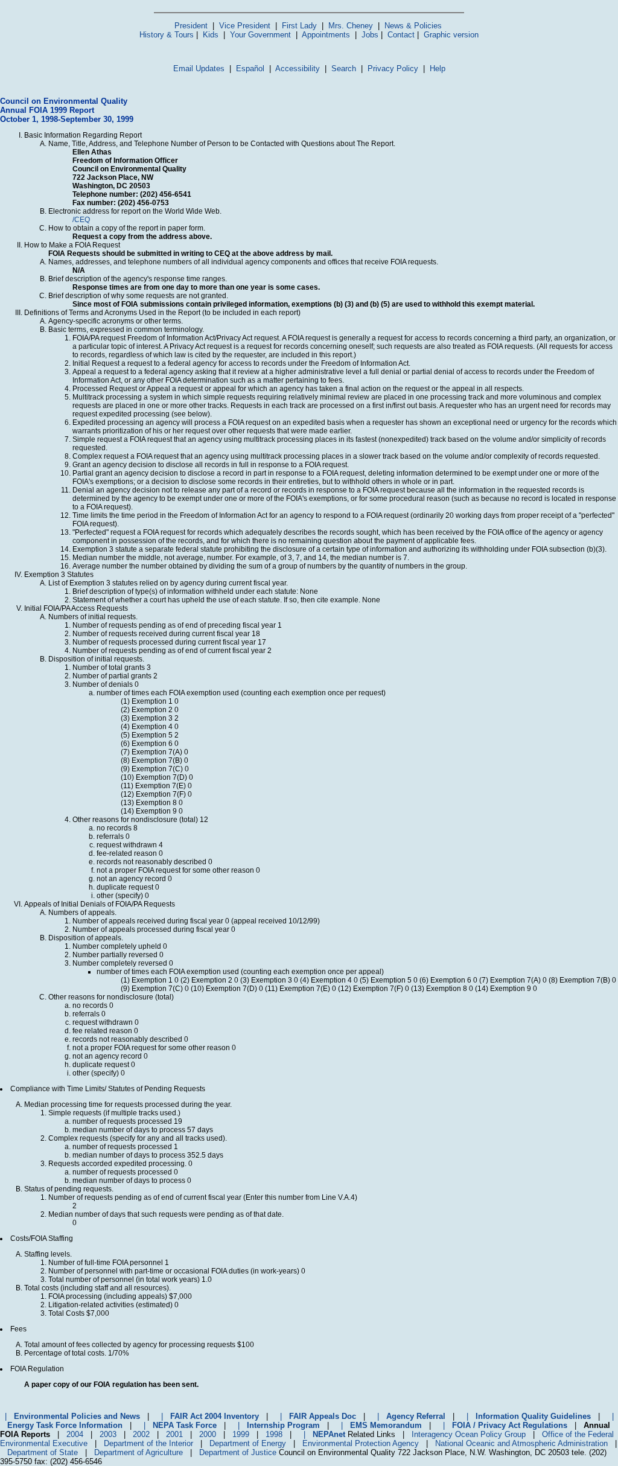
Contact (401, 34)
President (191, 25)
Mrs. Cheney (350, 25)
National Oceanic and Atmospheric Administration (521, 1443)
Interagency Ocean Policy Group (469, 1434)
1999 (240, 1434)
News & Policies (413, 25)
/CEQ (81, 219)
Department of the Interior (148, 1443)
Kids (210, 34)
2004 (74, 1434)
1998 (274, 1434)
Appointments (326, 34)
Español (250, 68)
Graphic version (451, 34)
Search (343, 68)
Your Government (260, 34)
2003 (108, 1434)
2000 (207, 1434)
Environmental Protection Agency (360, 1443)
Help (437, 68)
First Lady (299, 25)
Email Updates (199, 68)
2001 (174, 1434)
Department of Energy (247, 1443)
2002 (141, 1434)
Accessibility (297, 68)
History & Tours (166, 34)
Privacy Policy (393, 68)
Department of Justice (237, 1452)
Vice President (244, 25)
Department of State (42, 1452)
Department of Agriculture (138, 1452)
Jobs (370, 34)
